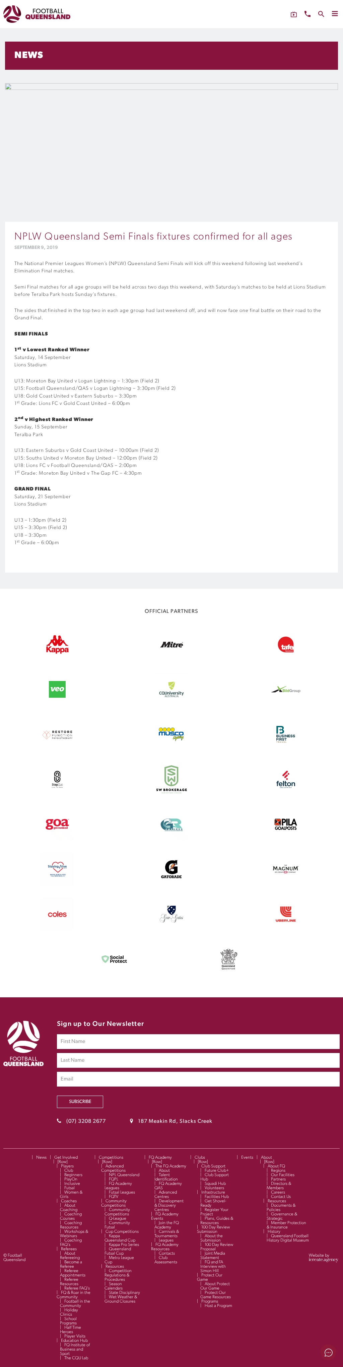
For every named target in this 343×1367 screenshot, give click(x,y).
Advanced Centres (165, 1194)
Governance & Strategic (282, 1216)
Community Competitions (114, 1203)
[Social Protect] (114, 974)
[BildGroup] (285, 704)
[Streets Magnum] (285, 884)
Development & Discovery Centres (169, 1205)
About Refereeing (70, 1255)
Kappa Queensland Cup (120, 1238)
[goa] (57, 839)
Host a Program (218, 1306)
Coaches (69, 1201)
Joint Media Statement (212, 1255)
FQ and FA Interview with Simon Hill (213, 1266)
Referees (69, 1249)
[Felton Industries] (285, 794)
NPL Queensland (124, 1175)
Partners (278, 1179)
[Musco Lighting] (171, 749)
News (41, 1157)
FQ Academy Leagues (118, 1185)
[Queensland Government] (229, 974)
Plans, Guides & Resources (216, 1220)
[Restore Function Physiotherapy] (57, 749)
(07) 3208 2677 (86, 1121)
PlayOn (70, 1179)
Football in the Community (75, 1303)
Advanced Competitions (113, 1168)
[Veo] (57, 704)
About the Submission (211, 1238)
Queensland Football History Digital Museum (288, 1238)
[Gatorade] (171, 884)
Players (67, 1166)
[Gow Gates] (171, 929)
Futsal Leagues (122, 1192)
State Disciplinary (124, 1293)
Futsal (69, 1188)
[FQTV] (294, 14)
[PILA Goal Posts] (285, 839)
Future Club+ (217, 1170)
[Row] (62, 1162)
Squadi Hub (215, 1183)
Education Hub (74, 1340)
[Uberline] (285, 929)
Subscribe (80, 1101)
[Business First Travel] (285, 749)
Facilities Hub (217, 1197)
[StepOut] (57, 794)
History (274, 1231)
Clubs (200, 1157)
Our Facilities (282, 1175)
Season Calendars (114, 1286)
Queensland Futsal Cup (118, 1251)
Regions (278, 1170)
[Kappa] (57, 652)
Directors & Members (279, 1185)
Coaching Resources (71, 1225)
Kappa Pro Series (124, 1245)
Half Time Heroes (70, 1329)
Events (247, 1157)
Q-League (117, 1218)
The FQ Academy (170, 1166)
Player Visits (74, 1336)
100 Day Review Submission (213, 1229)
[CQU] (171, 704)
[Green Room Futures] (171, 839)
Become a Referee (71, 1264)
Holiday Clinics (69, 1312)
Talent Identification (166, 1177)
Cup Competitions (122, 1231)
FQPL (113, 1179)
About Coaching (68, 1207)
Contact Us (281, 1197)
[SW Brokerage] (171, 794)
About (164, 1170)
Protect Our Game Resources (215, 1295)
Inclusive (72, 1183)
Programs (209, 1301)
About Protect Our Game (215, 1286)
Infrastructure (213, 1192)
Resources (115, 1266)
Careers (278, 1192)
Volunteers (214, 1188)
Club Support (213, 1166)
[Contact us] (307, 13)
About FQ (276, 1166)
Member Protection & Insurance (286, 1225)
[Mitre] (171, 660)
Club (68, 1170)
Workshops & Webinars (74, 1233)
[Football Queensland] (36, 14)
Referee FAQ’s (77, 1288)
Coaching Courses (71, 1216)
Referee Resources (69, 1281)
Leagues (166, 1240)
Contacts (167, 1253)
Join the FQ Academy (166, 1225)
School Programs (68, 1321)
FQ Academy (160, 1157)
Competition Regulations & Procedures (118, 1275)
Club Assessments (165, 1260)
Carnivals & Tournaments (166, 1233)
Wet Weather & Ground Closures (121, 1299)
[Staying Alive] (57, 884)
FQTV (113, 1197)
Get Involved (66, 1157)
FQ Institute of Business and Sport (75, 1349)
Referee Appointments (72, 1273)
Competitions (111, 1157)
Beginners (73, 1175)
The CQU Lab (76, 1358)
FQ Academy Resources (165, 1247)
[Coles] (57, 929)
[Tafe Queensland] (285, 660)
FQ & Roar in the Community (73, 1295)
